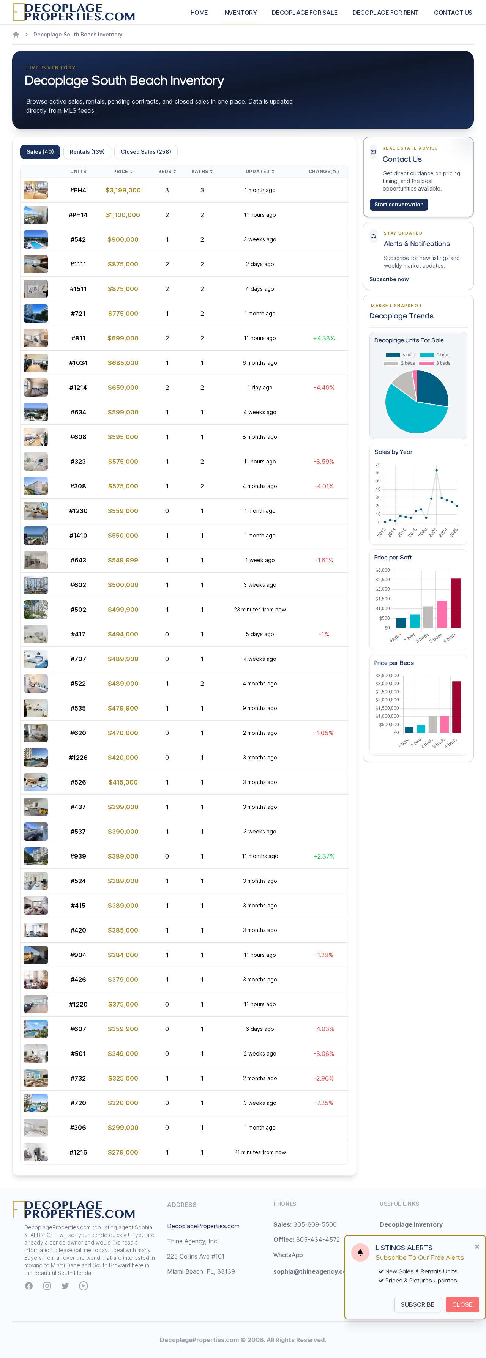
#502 (78, 609)
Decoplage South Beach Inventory (78, 34)
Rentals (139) (87, 151)
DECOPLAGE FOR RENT (386, 12)
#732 (78, 1078)
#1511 (78, 289)
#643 (78, 560)
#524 (78, 881)
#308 (78, 486)
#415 (78, 905)
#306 (78, 1127)
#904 (78, 955)
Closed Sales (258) (146, 151)
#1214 (78, 387)
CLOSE (462, 1304)
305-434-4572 (306, 1239)
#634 (78, 412)
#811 (78, 338)
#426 (78, 979)
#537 (78, 831)
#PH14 (78, 215)
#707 (78, 659)
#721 (78, 313)
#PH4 (78, 190)
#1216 (78, 1152)
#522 (78, 683)
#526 (78, 782)
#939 (78, 856)
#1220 (78, 1004)
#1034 (78, 363)
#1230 (78, 511)
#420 (78, 930)
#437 (78, 807)
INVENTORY (240, 12)
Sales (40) (40, 151)
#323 (78, 461)
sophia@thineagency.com (312, 1271)
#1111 (78, 264)
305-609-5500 (305, 1224)
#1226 (78, 757)
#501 (78, 1053)
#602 (78, 585)
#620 (78, 733)
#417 (78, 634)
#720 (78, 1103)
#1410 (78, 535)
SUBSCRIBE (418, 1304)
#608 (78, 437)
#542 (78, 239)
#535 (78, 708)
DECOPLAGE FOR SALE (305, 12)
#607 (78, 1029)
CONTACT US (453, 12)
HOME (199, 12)
